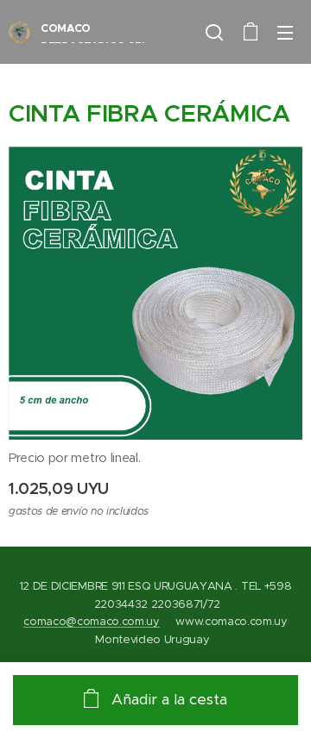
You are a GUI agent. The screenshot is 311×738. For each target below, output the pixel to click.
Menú (285, 32)
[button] (214, 31)
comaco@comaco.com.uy (91, 621)
